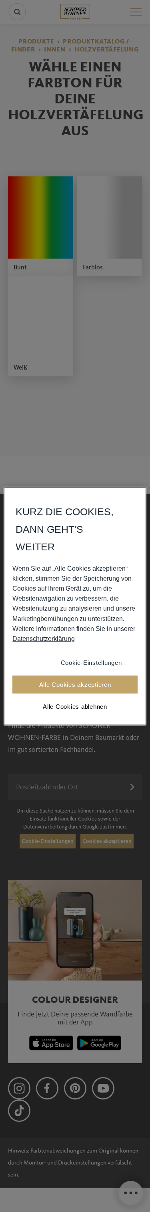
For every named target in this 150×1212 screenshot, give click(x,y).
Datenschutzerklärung (43, 638)
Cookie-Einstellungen (91, 662)
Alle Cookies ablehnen (75, 706)
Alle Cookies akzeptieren (75, 684)
